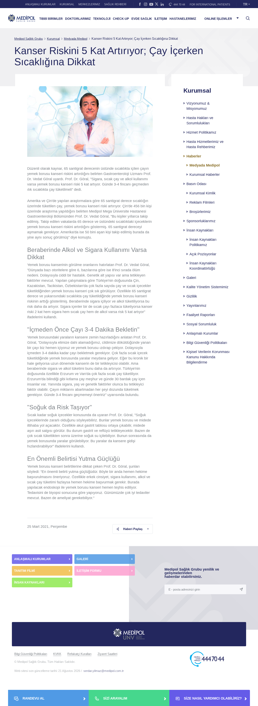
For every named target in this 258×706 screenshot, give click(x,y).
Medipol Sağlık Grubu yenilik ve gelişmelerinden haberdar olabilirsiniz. (191, 573)
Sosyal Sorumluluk (201, 324)
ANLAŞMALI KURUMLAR (40, 4)
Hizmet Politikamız (201, 132)
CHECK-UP (121, 18)
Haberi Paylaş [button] (133, 529)
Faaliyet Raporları (200, 315)
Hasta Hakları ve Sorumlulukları (199, 120)
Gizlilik (191, 296)
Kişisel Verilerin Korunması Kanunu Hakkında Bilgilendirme (208, 357)
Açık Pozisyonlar (202, 254)
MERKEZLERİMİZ (89, 4)
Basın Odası (196, 184)
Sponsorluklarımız (200, 221)
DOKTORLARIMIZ (78, 18)
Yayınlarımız (196, 306)
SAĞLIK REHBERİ (115, 4)
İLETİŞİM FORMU (89, 570)
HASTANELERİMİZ (183, 18)
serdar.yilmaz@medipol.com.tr (103, 670)
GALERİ (82, 559)
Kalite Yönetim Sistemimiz (207, 287)
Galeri (191, 278)
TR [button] (245, 4)
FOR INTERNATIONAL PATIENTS (210, 4)
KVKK (57, 654)
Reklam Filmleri (201, 202)
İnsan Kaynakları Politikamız (202, 242)
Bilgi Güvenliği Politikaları (206, 343)
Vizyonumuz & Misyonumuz (198, 106)
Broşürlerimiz (200, 212)
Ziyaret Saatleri (107, 654)
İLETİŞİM (160, 18)
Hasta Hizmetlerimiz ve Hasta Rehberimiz (205, 144)
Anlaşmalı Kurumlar (202, 333)
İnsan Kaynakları (199, 230)
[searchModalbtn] (246, 17)
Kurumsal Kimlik (202, 193)
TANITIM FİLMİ (24, 570)
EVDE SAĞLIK (141, 18)
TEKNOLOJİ (101, 18)
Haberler (193, 156)
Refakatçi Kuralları (79, 654)
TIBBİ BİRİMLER (51, 18)
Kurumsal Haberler (204, 175)
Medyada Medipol (204, 165)
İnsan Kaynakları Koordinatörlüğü (202, 265)
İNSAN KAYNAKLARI (29, 582)
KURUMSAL (67, 4)
